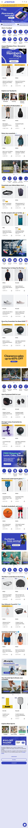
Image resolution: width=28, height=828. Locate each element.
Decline (14, 759)
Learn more (14, 756)
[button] (11, 21)
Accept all (14, 762)
